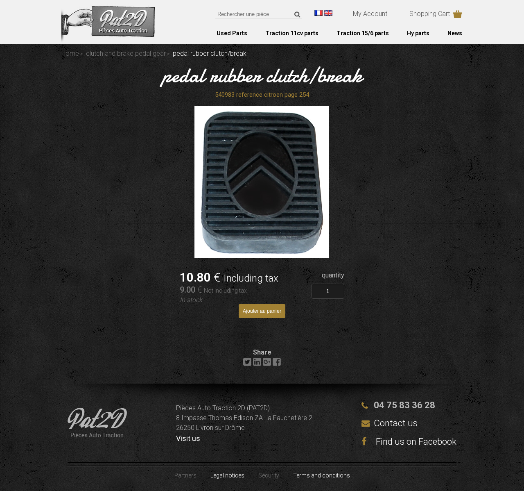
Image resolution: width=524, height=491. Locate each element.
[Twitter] (247, 364)
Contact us (396, 423)
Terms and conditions (321, 475)
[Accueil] (97, 435)
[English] (328, 13)
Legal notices (227, 475)
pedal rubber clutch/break (262, 75)
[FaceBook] (277, 364)
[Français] (318, 13)
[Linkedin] (257, 364)
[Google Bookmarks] (267, 364)
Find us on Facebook (415, 441)
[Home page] (108, 41)
